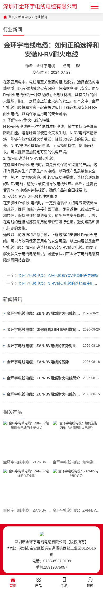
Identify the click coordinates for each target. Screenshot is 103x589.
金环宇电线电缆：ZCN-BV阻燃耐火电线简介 (43, 378)
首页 (11, 17)
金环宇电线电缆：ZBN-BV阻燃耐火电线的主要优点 (44, 313)
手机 (64, 586)
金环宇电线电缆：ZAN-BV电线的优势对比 (41, 346)
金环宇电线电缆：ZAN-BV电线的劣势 (38, 362)
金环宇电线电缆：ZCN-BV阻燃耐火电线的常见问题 (44, 394)
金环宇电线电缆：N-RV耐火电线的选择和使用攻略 (59, 283)
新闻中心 (24, 17)
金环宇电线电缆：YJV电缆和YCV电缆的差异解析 (58, 275)
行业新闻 (40, 17)
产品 (38, 586)
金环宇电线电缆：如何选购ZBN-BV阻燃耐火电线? (44, 329)
